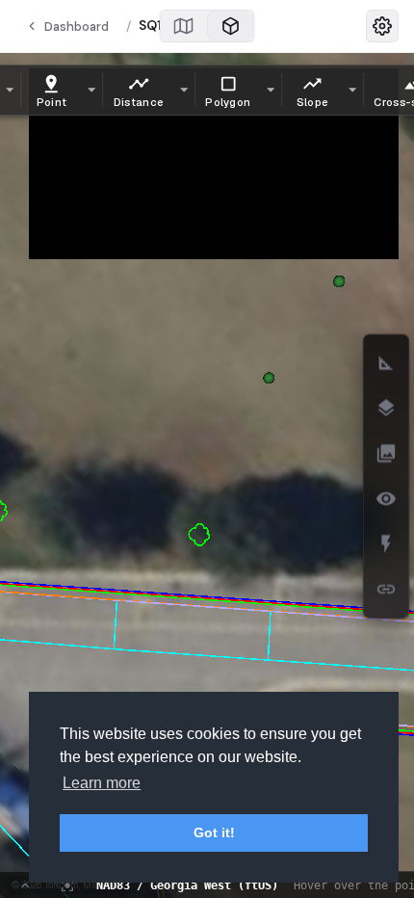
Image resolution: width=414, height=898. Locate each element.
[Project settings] (382, 26)
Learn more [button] (102, 783)
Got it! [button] (214, 832)
